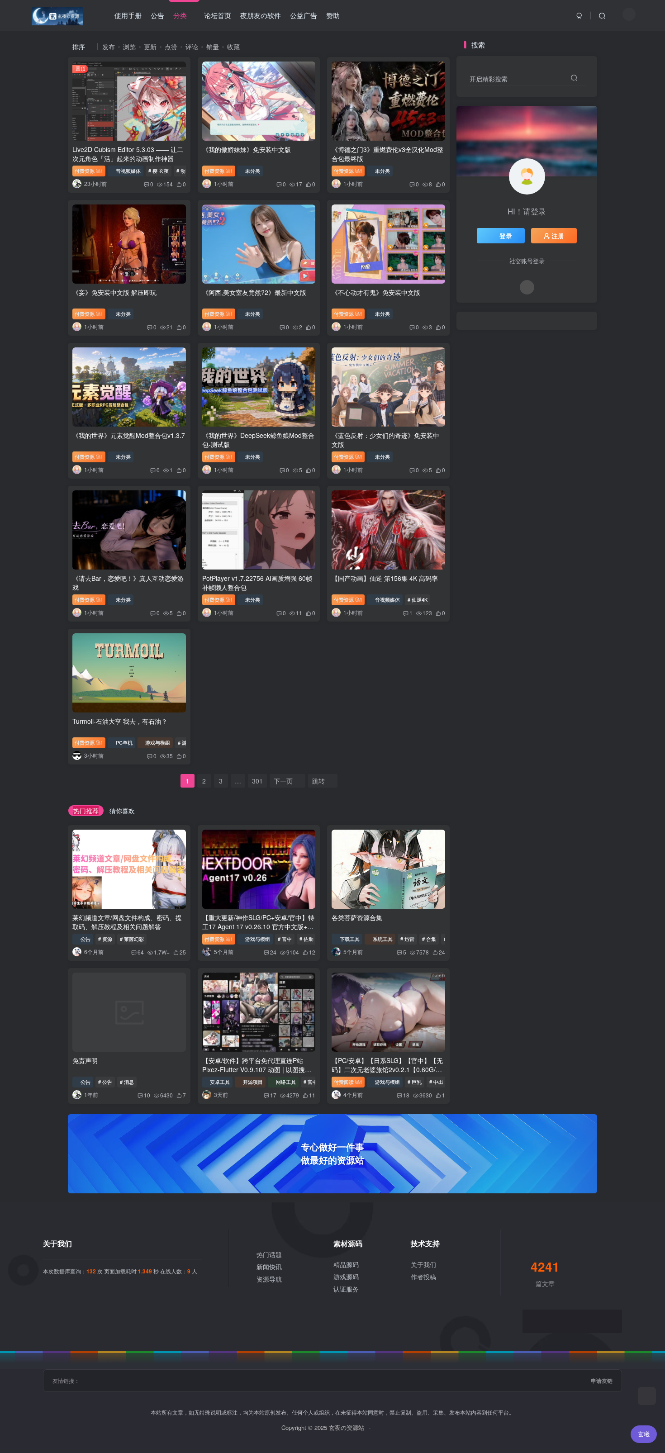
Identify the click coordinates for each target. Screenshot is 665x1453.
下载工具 (350, 938)
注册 (557, 235)
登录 (505, 235)
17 (273, 1095)
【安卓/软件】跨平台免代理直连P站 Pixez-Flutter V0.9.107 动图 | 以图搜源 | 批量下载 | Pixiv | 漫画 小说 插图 (258, 1069)
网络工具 (286, 1081)
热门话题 (269, 1254)
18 (406, 1095)
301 (257, 780)
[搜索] (602, 15)
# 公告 (105, 1081)
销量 (212, 46)
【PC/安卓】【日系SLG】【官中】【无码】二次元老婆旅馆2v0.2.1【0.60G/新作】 (387, 1069)
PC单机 (124, 742)
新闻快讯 (269, 1266)
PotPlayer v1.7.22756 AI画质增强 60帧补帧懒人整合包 (257, 583)
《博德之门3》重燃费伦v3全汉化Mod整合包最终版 (387, 154)
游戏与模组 (157, 742)
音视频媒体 (128, 170)
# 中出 (436, 1081)
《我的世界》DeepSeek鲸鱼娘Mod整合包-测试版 (258, 440)
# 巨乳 (415, 1081)
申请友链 (602, 1381)
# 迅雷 (407, 938)
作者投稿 (423, 1276)
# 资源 (105, 938)
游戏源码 (346, 1276)
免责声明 (85, 1060)
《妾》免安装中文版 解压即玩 (114, 292)
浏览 (129, 46)
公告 (85, 938)
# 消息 (127, 1081)
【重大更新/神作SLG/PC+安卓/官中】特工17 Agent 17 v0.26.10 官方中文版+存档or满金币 (258, 926)
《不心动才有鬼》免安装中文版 (376, 292)
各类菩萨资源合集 (357, 917)
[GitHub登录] (527, 287)
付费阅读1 (348, 1081)
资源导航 (269, 1278)
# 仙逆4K (418, 599)
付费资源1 (89, 170)
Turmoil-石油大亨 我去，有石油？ (119, 721)
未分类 (252, 170)
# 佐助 (306, 938)
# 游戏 (185, 742)
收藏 (233, 46)
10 (147, 1095)
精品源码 (346, 1264)
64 (141, 952)
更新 (150, 46)
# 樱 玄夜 (158, 170)
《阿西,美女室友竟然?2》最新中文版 (254, 292)
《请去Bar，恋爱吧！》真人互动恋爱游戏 (128, 583)
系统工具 (383, 938)
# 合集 (429, 938)
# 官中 (285, 938)
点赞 (171, 46)
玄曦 (644, 1433)
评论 (191, 46)
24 (273, 952)
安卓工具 (220, 1081)
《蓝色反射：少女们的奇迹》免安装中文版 (385, 440)
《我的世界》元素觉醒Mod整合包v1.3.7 (128, 435)
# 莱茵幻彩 (132, 938)
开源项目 (253, 1081)
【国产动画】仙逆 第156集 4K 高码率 (385, 578)
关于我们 (423, 1264)
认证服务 (346, 1288)
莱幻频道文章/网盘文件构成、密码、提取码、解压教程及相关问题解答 (127, 922)
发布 (108, 46)
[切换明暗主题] (629, 14)
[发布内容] (647, 1396)
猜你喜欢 (122, 810)
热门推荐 (86, 810)
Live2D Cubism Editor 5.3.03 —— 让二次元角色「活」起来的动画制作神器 (127, 154)
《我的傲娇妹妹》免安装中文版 (246, 149)
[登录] (579, 15)
